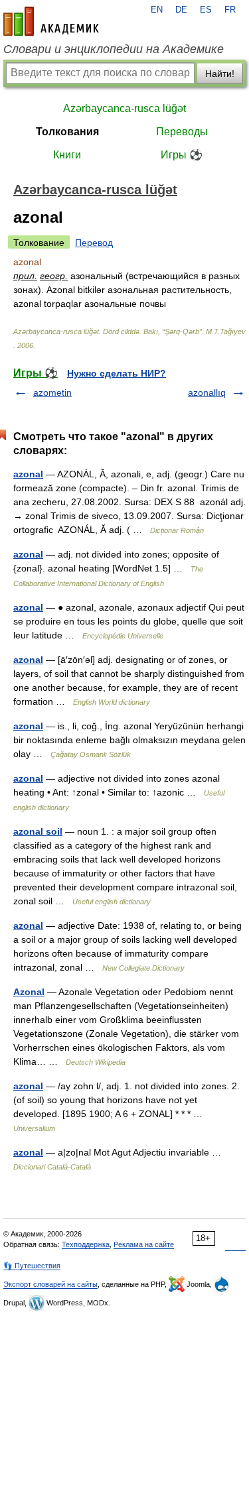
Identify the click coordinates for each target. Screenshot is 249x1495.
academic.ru (51, 21)
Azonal (28, 992)
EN (157, 10)
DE (181, 10)
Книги (67, 154)
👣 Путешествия (31, 1266)
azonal (28, 474)
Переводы (182, 131)
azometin (52, 392)
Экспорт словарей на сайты (50, 1284)
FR (230, 10)
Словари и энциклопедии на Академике (113, 49)
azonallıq (207, 392)
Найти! (219, 73)
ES (206, 10)
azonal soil (37, 831)
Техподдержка (86, 1244)
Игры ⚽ (182, 154)
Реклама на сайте (144, 1244)
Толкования (67, 131)
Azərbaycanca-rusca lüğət (124, 108)
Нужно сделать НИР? (116, 373)
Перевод (94, 242)
